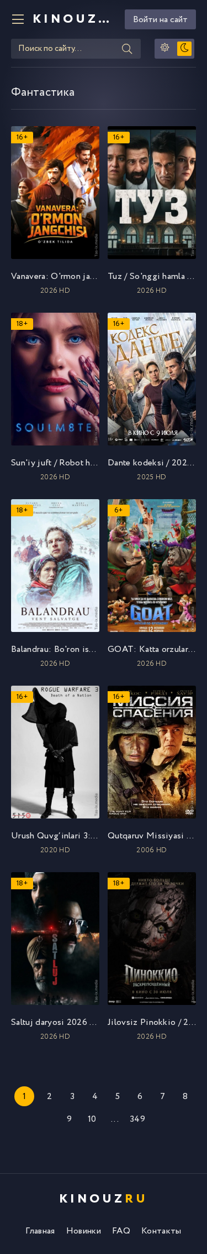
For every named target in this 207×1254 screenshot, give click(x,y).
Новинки (83, 1231)
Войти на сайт (160, 19)
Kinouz (74, 19)
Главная (40, 1231)
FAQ (121, 1231)
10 (92, 1119)
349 (137, 1119)
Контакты (161, 1231)
